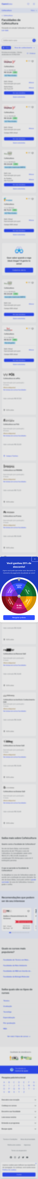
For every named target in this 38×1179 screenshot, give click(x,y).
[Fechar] (35, 559)
